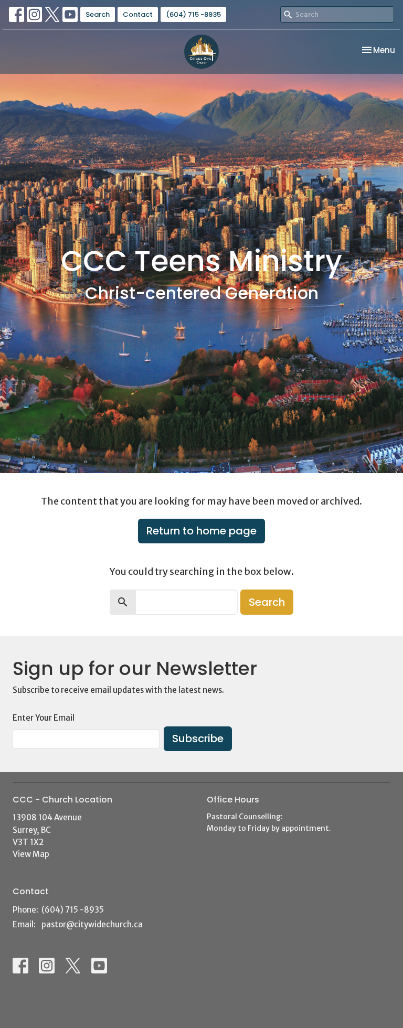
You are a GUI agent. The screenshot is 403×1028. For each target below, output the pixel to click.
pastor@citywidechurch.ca (92, 924)
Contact (138, 14)
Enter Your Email (44, 718)
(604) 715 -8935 (193, 14)
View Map (31, 854)
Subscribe (198, 738)
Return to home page (201, 530)
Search (98, 14)
